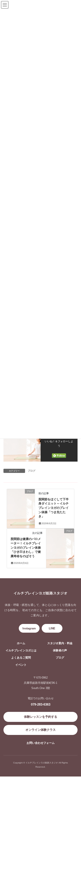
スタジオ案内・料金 (60, 643)
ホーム (21, 643)
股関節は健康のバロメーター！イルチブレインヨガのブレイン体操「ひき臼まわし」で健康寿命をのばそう (26, 547)
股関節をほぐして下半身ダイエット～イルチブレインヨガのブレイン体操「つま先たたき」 (53, 508)
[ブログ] (21, 495)
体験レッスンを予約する (40, 716)
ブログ (31, 470)
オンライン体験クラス (40, 729)
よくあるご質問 (21, 657)
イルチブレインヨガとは (21, 650)
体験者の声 (60, 650)
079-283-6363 (40, 704)
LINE (52, 628)
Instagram (29, 628)
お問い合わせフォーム (41, 743)
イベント (21, 664)
